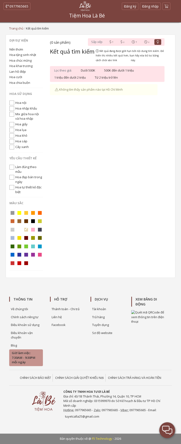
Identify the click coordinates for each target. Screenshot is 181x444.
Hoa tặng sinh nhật (22, 55)
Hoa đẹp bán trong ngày (28, 179)
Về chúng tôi (19, 309)
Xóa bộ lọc (124, 60)
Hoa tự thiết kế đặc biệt (28, 189)
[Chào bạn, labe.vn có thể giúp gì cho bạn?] (167, 430)
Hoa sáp (21, 141)
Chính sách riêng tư (24, 317)
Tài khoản (99, 309)
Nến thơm (16, 49)
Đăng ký (131, 7)
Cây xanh (22, 147)
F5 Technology (102, 438)
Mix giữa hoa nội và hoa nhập (27, 116)
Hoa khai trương (21, 66)
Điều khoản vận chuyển (22, 335)
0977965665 (18, 6)
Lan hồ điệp (17, 71)
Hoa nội (20, 103)
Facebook (59, 325)
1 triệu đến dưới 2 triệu (70, 77)
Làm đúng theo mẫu (26, 169)
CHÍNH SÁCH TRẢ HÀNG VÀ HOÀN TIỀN (134, 378)
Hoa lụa (20, 130)
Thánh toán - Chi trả (65, 309)
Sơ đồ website (102, 333)
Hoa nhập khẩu (26, 108)
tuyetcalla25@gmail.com (82, 416)
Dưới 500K (88, 70)
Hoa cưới (15, 77)
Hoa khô (21, 135)
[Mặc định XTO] (157, 42)
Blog (14, 345)
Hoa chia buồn (19, 82)
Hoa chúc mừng (20, 60)
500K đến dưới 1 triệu (119, 70)
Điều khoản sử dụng (25, 325)
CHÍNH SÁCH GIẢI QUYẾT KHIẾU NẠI (79, 378)
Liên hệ (57, 317)
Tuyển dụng (100, 325)
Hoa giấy (21, 124)
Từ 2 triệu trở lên (106, 77)
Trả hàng (98, 317)
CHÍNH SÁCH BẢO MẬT (35, 378)
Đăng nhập (150, 6)
